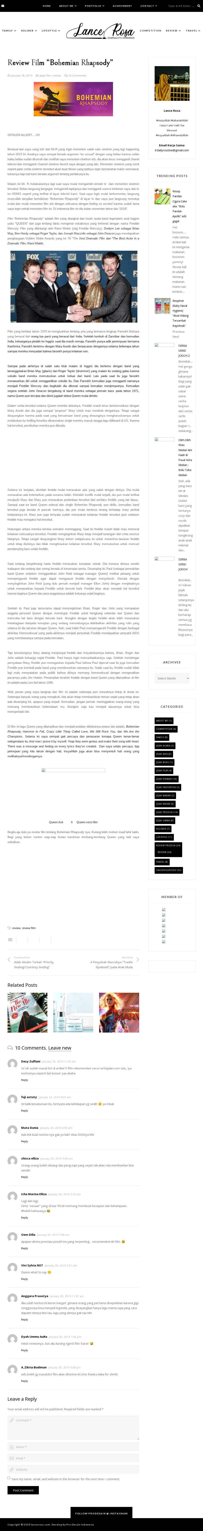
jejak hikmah (164, 778)
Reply (24, 1080)
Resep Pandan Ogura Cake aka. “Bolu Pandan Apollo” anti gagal (179, 206)
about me (162, 720)
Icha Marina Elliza (34, 1194)
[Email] (3, 6)
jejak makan (163, 795)
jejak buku (162, 762)
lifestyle (161, 837)
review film (29, 928)
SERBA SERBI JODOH (182, 564)
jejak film (45, 75)
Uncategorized (166, 870)
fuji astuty (29, 1097)
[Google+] (19, 6)
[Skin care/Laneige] (73, 1013)
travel (160, 861)
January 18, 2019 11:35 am (59, 1061)
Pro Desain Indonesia (80, 1524)
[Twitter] (14, 6)
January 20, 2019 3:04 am (56, 1158)
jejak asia (162, 754)
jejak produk (164, 812)
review (57, 75)
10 (77, 75)
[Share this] (22, 940)
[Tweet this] (34, 940)
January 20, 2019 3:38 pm (64, 1367)
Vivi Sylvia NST (32, 1265)
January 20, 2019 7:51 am (61, 1265)
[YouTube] (25, 6)
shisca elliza (30, 1158)
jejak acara (163, 745)
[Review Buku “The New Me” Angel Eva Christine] (27, 1013)
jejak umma (163, 820)
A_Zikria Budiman (34, 1367)
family (160, 737)
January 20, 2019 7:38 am (53, 1235)
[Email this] (12, 940)
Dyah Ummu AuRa (34, 1337)
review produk (165, 845)
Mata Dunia (29, 1128)
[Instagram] (30, 6)
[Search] (199, 6)
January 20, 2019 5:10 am (64, 1194)
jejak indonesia (166, 787)
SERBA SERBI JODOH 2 (184, 350)
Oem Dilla (28, 1235)
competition (164, 729)
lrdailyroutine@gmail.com (172, 150)
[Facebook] (8, 6)
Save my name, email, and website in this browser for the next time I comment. (66, 1479)
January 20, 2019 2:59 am (56, 1128)
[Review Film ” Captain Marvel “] (119, 1013)
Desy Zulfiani (30, 1061)
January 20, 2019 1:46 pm (65, 1337)
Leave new (59, 1047)
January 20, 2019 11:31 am (67, 1296)
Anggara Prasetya (34, 1296)
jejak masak (163, 803)
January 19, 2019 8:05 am (55, 1097)
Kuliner (161, 828)
